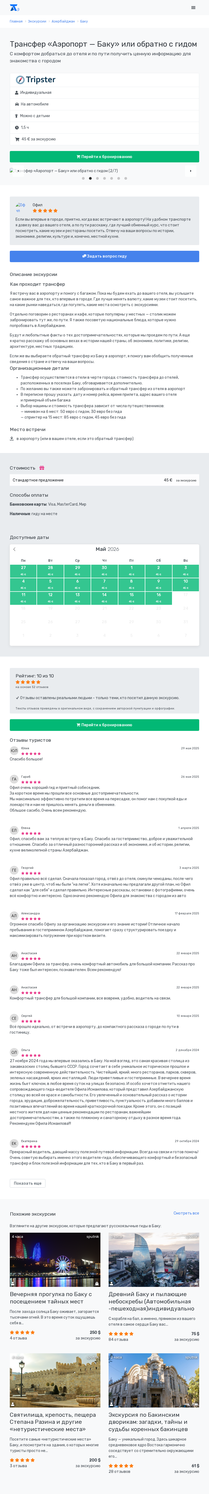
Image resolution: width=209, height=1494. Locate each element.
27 (23, 571)
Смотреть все (186, 1213)
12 (50, 598)
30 (104, 571)
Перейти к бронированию (106, 157)
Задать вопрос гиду (106, 256)
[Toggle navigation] (193, 7)
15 (131, 598)
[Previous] (18, 171)
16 (158, 598)
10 (186, 584)
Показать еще (27, 1183)
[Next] (190, 171)
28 (50, 571)
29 (77, 571)
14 (104, 598)
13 (77, 598)
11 (23, 598)
